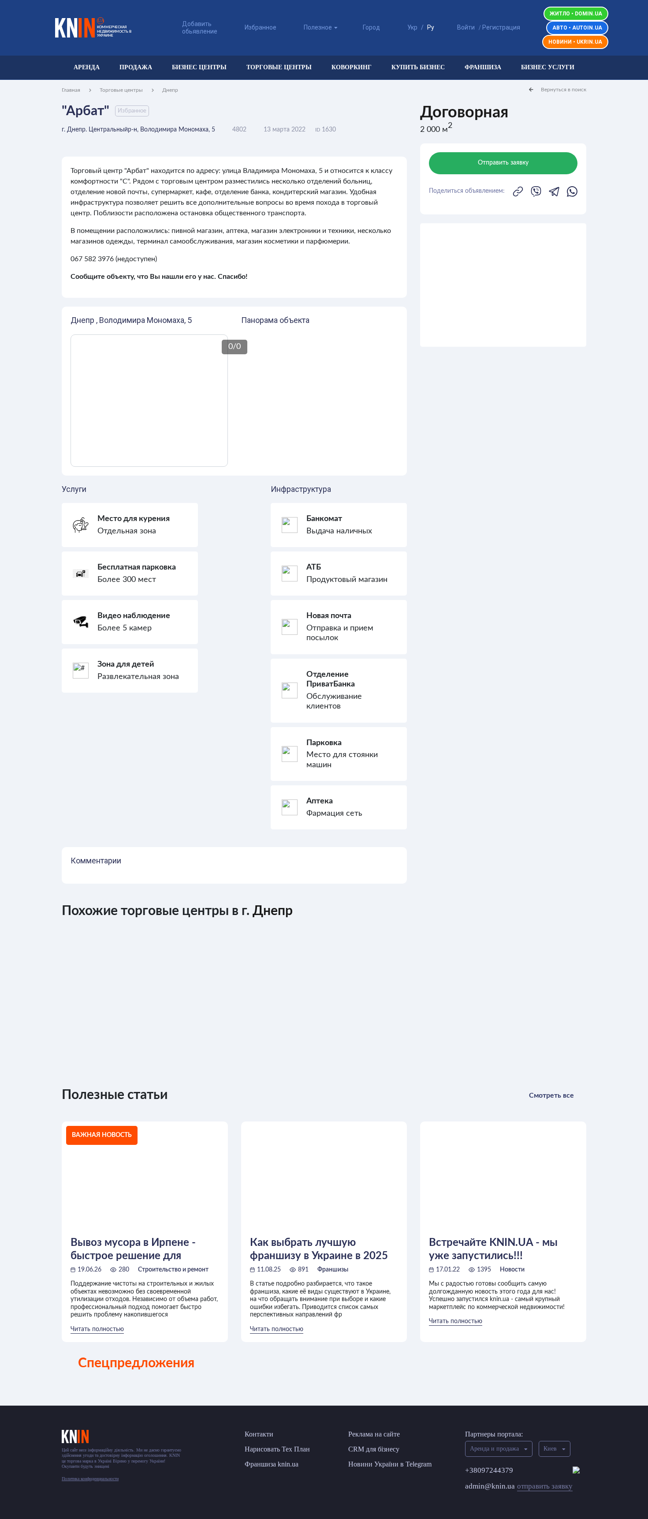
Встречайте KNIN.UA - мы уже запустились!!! (493, 1249)
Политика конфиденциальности (90, 1478)
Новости (512, 1270)
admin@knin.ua (519, 1486)
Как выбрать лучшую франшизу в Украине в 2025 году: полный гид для (319, 1250)
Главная (71, 90)
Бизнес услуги (547, 67)
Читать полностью (97, 1329)
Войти (466, 27)
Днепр (170, 90)
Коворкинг (351, 67)
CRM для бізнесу (373, 1449)
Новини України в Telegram (390, 1464)
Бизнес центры (199, 67)
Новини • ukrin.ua (575, 42)
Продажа (135, 67)
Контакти (259, 1434)
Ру (430, 27)
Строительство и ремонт (173, 1270)
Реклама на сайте (374, 1434)
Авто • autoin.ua (577, 28)
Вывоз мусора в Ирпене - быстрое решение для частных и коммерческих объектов (134, 1250)
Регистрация (501, 27)
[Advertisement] (503, 285)
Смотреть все (551, 1095)
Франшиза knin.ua (271, 1464)
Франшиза (483, 67)
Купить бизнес (418, 67)
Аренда (87, 67)
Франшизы (332, 1270)
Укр (412, 27)
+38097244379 (489, 1470)
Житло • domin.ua (576, 14)
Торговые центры (279, 67)
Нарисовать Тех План (277, 1449)
